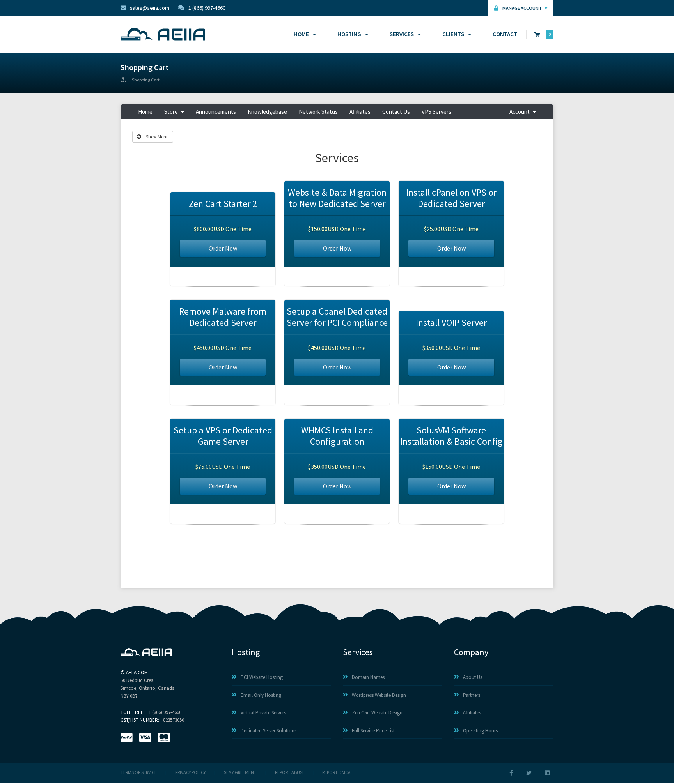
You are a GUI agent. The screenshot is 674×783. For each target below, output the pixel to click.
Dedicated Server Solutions (268, 730)
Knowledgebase (267, 111)
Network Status (318, 111)
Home (301, 34)
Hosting (349, 34)
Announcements (216, 111)
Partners (471, 695)
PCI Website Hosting (262, 677)
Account (520, 111)
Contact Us (396, 111)
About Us (472, 677)
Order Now (223, 248)
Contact (505, 34)
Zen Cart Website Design (377, 712)
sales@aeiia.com (149, 7)
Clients (453, 34)
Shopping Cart (146, 80)
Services (402, 34)
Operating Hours (480, 730)
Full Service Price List (373, 730)
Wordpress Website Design (379, 695)
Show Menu (157, 137)
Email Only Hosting (261, 695)
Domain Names (368, 677)
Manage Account (522, 8)
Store (172, 111)
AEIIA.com (137, 672)
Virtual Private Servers (263, 712)
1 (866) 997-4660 (206, 7)
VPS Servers (436, 111)
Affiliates (360, 111)
